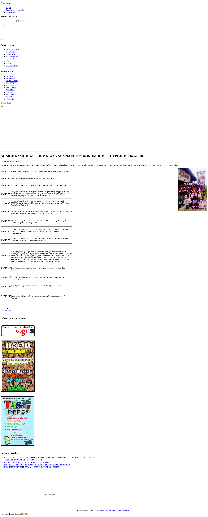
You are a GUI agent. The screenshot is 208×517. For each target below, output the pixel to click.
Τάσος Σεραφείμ (105, 510)
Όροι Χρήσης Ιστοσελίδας (121, 510)
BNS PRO (25, 514)
